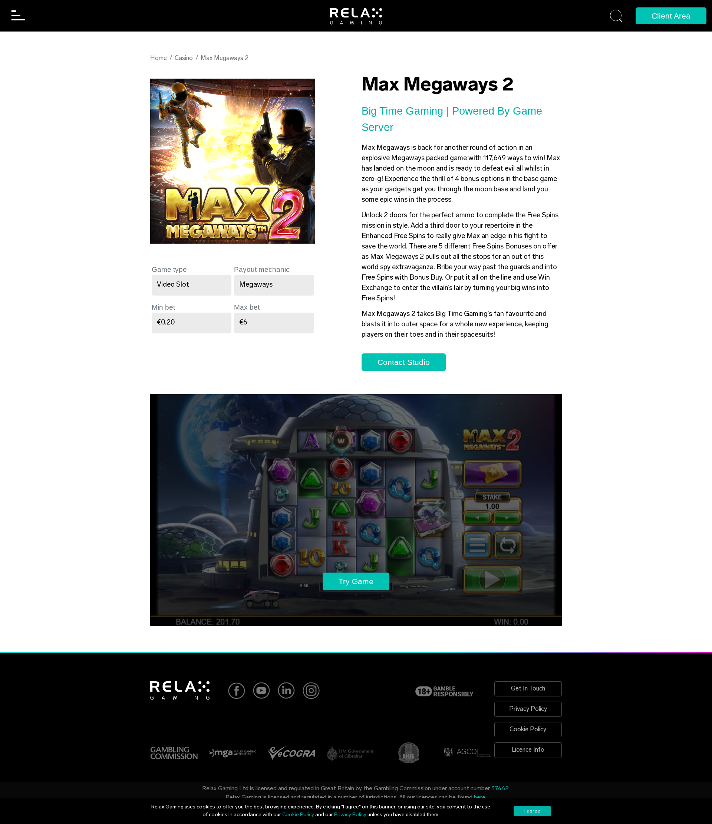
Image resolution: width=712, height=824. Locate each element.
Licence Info (528, 750)
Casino (184, 58)
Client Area (671, 15)
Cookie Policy (528, 729)
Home (158, 58)
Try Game (356, 581)
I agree (532, 811)
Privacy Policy (528, 709)
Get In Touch (528, 689)
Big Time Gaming (404, 111)
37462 (500, 789)
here (479, 798)
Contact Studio (404, 362)
